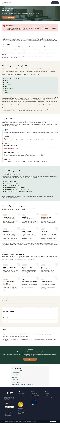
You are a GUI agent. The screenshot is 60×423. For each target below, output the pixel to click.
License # (10, 411)
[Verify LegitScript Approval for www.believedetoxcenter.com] (33, 403)
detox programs (38, 40)
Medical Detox (21, 370)
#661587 (22, 411)
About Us (32, 2)
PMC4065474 (49, 334)
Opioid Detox (14, 377)
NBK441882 (37, 333)
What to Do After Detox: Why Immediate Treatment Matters (22, 384)
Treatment (22, 2)
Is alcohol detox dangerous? (8, 311)
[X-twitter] (55, 421)
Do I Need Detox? (15, 374)
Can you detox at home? (8, 314)
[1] (51, 96)
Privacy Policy (21, 421)
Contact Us (46, 2)
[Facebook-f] (50, 421)
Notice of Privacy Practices (27, 421)
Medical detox (4, 176)
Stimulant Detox (15, 379)
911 (18, 29)
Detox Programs (16, 2)
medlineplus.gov (27, 336)
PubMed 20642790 (8, 340)
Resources (42, 2)
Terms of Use (34, 421)
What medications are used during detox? (11, 317)
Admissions (27, 2)
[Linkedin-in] (54, 421)
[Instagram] (52, 421)
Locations (37, 2)
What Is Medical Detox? (16, 382)
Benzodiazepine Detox (16, 372)
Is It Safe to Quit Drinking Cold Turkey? (18, 375)
